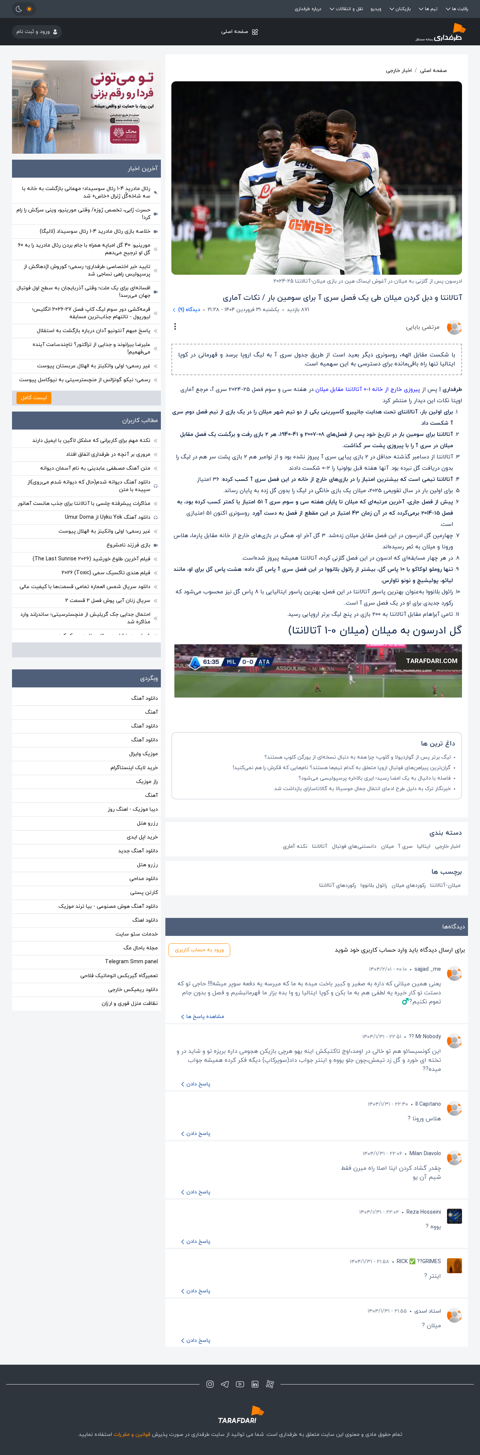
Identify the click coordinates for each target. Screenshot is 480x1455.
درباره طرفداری (308, 9)
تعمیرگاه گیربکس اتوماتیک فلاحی (119, 975)
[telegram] (225, 1384)
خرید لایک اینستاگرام (134, 767)
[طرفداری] (392, 31)
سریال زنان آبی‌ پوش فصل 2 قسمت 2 (107, 600)
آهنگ (151, 712)
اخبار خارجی (399, 70)
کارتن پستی (144, 892)
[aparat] (270, 1384)
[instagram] (210, 1384)
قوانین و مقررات (132, 1434)
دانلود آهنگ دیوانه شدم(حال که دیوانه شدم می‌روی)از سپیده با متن (88, 486)
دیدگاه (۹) (189, 309)
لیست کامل (34, 397)
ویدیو (375, 9)
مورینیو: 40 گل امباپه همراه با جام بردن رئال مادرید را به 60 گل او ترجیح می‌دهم (84, 249)
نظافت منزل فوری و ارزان (130, 1003)
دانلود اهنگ (145, 920)
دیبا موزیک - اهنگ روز (133, 809)
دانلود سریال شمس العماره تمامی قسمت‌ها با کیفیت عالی (85, 586)
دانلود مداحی (143, 878)
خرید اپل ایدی (142, 837)
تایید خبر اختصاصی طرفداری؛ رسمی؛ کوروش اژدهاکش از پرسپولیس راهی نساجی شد (87, 270)
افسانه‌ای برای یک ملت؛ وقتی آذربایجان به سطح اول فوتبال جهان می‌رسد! (83, 291)
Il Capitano (428, 1104)
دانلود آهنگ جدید (138, 851)
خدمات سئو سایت (137, 934)
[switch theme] (24, 9)
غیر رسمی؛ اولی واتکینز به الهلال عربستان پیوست (93, 366)
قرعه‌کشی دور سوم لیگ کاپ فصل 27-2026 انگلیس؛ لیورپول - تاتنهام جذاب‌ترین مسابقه (91, 313)
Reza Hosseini (423, 1212)
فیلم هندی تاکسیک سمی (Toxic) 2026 (106, 572)
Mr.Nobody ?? (425, 1036)
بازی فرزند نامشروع (128, 545)
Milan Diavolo (425, 1153)
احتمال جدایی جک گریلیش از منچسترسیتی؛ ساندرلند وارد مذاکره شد (85, 618)
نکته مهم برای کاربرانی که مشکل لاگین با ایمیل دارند (91, 440)
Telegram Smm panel (131, 962)
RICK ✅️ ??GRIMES (419, 1261)
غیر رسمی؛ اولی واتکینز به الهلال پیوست (104, 531)
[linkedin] (255, 1384)
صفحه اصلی (234, 31)
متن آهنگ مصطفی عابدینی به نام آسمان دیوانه (95, 468)
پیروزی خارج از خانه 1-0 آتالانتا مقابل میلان (368, 390)
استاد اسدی (427, 1311)
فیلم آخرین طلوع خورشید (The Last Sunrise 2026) (91, 559)
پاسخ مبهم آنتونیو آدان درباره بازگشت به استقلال (93, 330)
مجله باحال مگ (140, 948)
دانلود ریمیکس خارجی (133, 989)
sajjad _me (427, 969)
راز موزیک (147, 781)
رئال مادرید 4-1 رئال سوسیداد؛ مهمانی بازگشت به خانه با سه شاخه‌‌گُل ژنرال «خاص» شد (86, 192)
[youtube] (240, 1384)
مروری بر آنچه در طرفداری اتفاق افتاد (108, 454)
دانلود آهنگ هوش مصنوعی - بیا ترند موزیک (108, 906)
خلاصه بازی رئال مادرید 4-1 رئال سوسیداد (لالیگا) (95, 231)
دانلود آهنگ (144, 698)
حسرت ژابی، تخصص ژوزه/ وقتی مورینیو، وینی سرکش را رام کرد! (83, 214)
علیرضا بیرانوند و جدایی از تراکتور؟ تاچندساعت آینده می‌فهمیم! (91, 348)
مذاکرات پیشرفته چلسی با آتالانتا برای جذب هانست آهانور (84, 503)
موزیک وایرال (143, 753)
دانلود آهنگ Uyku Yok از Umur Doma (107, 517)
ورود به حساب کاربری (199, 950)
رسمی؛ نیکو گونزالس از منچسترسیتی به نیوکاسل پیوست (84, 379)
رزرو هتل (147, 823)
